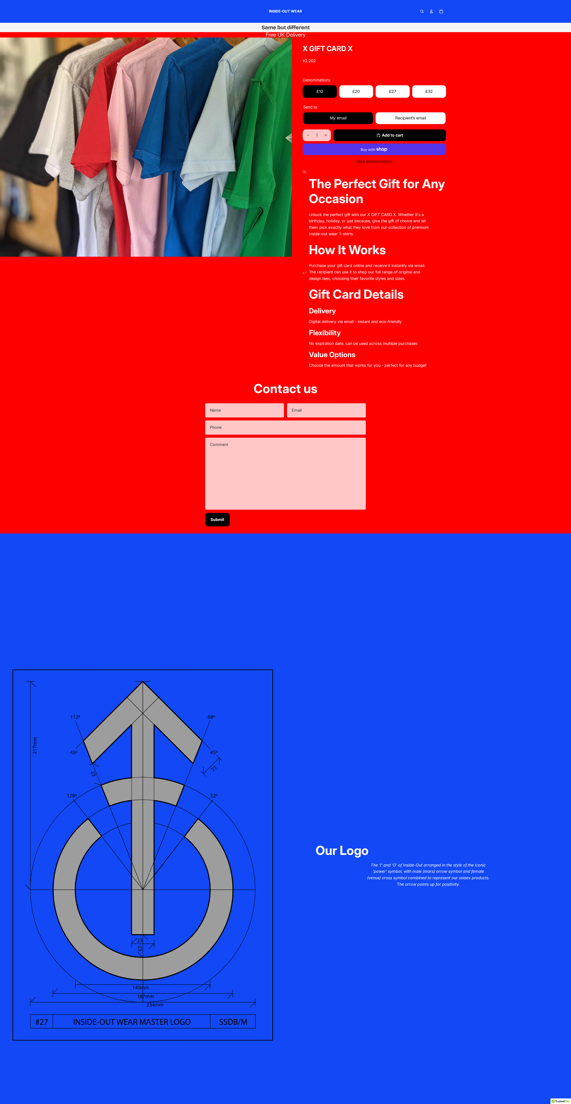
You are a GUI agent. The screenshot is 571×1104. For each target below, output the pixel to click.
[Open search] (422, 11)
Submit (217, 519)
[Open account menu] (431, 11)
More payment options (374, 161)
